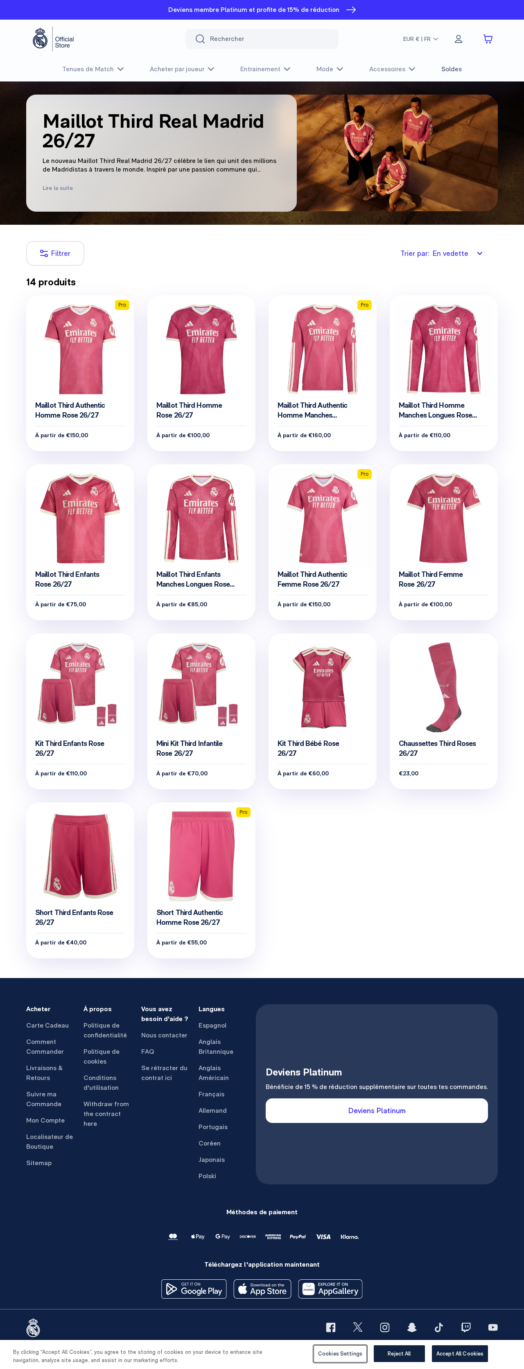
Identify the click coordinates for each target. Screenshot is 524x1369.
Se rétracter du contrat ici (164, 1073)
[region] (262, 1354)
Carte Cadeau (47, 1025)
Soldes (451, 69)
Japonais (212, 1159)
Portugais (213, 1127)
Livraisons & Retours (44, 1073)
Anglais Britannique (216, 1046)
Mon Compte (45, 1120)
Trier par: (434, 253)
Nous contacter (164, 1035)
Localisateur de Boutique (49, 1141)
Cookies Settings (340, 1354)
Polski (207, 1176)
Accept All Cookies (459, 1354)
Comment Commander (45, 1046)
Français (211, 1094)
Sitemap (39, 1163)
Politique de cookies (102, 1056)
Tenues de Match (88, 69)
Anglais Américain (214, 1073)
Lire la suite (58, 188)
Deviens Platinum (377, 1110)
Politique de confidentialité (105, 1030)
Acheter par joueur (177, 69)
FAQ (147, 1051)
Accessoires (387, 69)
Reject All (399, 1354)
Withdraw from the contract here (106, 1113)
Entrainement (260, 69)
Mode (324, 69)
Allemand (213, 1110)
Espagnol (212, 1025)
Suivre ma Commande (43, 1099)
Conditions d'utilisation (101, 1082)
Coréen (210, 1143)
